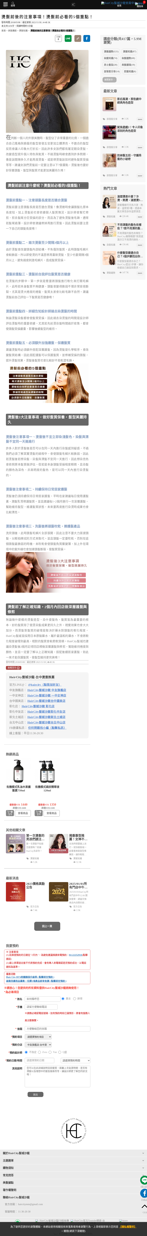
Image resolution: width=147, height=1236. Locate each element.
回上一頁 (47, 926)
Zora (44, 1052)
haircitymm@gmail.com (30, 1204)
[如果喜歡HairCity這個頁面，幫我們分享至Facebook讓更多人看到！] (86, 38)
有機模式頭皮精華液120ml (47, 788)
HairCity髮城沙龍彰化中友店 (46, 711)
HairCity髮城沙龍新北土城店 (46, 717)
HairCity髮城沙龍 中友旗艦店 (46, 690)
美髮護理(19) (128, 64)
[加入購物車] (10, 813)
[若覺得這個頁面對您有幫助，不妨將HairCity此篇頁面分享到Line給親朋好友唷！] (68, 38)
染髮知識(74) (110, 58)
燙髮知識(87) (129, 51)
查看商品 (23, 813)
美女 (68, 998)
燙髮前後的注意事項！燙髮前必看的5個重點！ (53, 30)
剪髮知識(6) (130, 71)
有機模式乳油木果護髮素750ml (18, 788)
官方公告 (34, 906)
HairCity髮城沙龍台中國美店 (46, 700)
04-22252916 (75, 955)
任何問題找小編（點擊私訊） (47, 727)
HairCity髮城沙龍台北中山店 (46, 722)
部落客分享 (112, 119)
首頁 (3, 30)
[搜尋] (13, 2)
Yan (55, 1052)
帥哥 (79, 998)
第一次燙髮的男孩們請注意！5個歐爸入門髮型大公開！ (35, 837)
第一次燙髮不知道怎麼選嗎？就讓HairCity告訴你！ (34, 847)
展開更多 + (109, 80)
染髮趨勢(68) (128, 58)
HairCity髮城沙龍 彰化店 (38, 706)
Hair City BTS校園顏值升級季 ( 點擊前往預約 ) (30, 977)
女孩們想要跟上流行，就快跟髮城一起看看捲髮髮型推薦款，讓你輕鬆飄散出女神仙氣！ (77, 849)
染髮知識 (111, 245)
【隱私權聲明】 (128, 1226)
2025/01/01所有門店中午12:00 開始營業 (78, 885)
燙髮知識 (23, 30)
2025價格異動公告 (35, 885)
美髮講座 (12, 30)
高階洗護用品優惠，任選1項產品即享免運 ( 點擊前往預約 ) (36, 981)
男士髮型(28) (110, 64)
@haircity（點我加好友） (45, 684)
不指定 (33, 1052)
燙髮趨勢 (111, 273)
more (140, 119)
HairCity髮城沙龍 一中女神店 (46, 695)
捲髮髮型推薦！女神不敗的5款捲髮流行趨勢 (78, 837)
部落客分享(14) (112, 71)
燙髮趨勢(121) (111, 51)
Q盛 (65, 1052)
